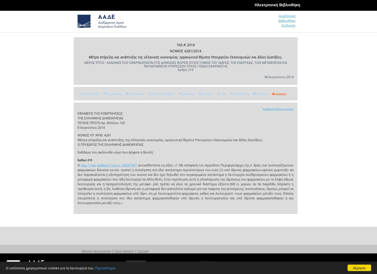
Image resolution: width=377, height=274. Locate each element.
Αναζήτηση (287, 16)
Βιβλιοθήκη (287, 21)
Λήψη (223, 93)
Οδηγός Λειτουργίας (96, 251)
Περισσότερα (105, 268)
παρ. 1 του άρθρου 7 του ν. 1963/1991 (109, 165)
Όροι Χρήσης (124, 251)
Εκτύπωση (261, 93)
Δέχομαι (359, 268)
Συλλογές (289, 25)
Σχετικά (143, 251)
